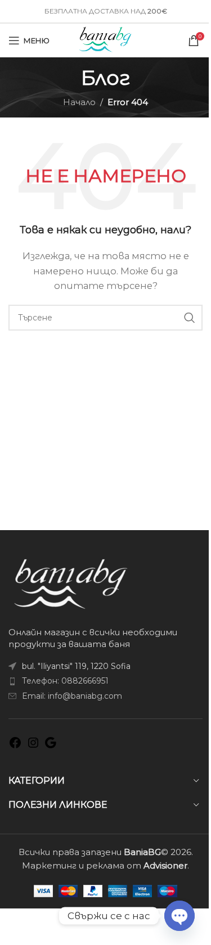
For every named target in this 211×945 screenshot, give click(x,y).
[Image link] (70, 582)
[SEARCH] (190, 318)
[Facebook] (15, 746)
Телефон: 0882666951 (65, 681)
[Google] (50, 746)
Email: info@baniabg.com (72, 696)
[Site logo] (105, 39)
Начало (79, 102)
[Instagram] (33, 746)
